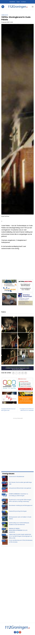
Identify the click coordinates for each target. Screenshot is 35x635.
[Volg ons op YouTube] (20, 632)
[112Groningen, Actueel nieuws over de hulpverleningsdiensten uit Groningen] (18, 7)
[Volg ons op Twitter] (17, 632)
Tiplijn (18, 1)
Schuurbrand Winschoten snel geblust (20, 488)
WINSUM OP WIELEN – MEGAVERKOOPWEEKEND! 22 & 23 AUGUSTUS (18, 530)
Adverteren (12, 1)
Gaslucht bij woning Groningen (18, 511)
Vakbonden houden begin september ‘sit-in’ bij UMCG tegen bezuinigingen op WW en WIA (20, 536)
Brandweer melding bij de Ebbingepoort (20, 505)
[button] (2, 6)
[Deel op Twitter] (19, 373)
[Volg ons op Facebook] (15, 632)
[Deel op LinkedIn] (25, 373)
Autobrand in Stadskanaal (16, 476)
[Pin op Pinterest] (22, 373)
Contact (23, 1)
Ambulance (4, 15)
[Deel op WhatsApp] (13, 373)
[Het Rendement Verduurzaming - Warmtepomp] (17, 368)
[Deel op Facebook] (16, 373)
